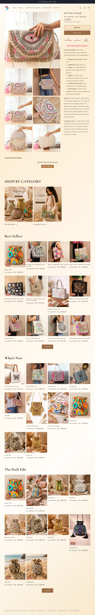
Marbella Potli (29, 508)
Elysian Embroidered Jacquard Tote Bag (79, 338)
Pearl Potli (72, 497)
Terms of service (51, 610)
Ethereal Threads (9, 338)
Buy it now (77, 33)
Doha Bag (7, 415)
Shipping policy (62, 610)
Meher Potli (8, 582)
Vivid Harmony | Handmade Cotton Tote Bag (35, 265)
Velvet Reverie (51, 386)
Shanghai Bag (73, 386)
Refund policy (32, 610)
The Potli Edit (10, 224)
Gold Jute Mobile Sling (32, 426)
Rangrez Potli (8, 269)
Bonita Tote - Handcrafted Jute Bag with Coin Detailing (35, 299)
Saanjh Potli (8, 455)
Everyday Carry (39, 224)
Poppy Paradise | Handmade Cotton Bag (79, 264)
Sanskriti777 (12, 610)
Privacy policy (41, 610)
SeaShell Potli (29, 582)
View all (47, 347)
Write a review (47, 166)
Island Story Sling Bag (53, 426)
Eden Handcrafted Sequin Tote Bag (14, 299)
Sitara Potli (29, 455)
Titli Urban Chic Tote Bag (11, 386)
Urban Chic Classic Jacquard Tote (57, 338)
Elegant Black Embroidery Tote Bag (78, 299)
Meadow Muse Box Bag (54, 309)
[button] (21, 8)
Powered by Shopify (21, 610)
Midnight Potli (73, 547)
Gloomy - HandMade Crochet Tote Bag (58, 264)
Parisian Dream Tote (31, 386)
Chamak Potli (51, 497)
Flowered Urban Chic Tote (33, 338)
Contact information (73, 610)
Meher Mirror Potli (10, 537)
